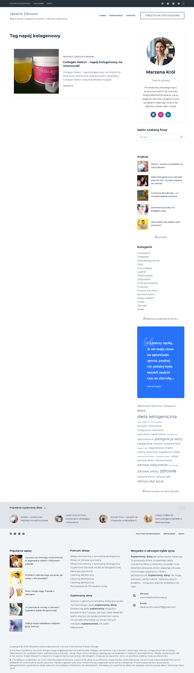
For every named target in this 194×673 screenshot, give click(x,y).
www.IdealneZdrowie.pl (153, 597)
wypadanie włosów (163, 457)
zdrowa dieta (145, 460)
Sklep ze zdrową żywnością (85, 560)
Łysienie (141, 272)
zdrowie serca (146, 476)
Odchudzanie (145, 275)
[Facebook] (162, 4)
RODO (49, 4)
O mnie (102, 15)
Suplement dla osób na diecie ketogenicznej (95, 567)
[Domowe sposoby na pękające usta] (142, 209)
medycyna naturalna (150, 430)
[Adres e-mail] (179, 4)
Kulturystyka (144, 268)
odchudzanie (145, 439)
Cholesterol (143, 253)
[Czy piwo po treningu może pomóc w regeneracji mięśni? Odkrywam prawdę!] (16, 561)
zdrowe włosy (148, 471)
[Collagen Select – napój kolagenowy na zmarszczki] (36, 71)
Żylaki (140, 309)
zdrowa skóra (163, 460)
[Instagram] (168, 4)
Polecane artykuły (147, 283)
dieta (141, 411)
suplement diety (169, 451)
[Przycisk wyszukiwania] (181, 137)
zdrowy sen (163, 476)
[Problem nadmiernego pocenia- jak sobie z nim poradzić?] (16, 577)
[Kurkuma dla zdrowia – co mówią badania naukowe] (142, 195)
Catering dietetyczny (82, 575)
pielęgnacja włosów (149, 443)
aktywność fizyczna (149, 405)
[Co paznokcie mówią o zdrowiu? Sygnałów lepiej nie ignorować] (16, 609)
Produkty (68, 57)
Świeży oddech (145, 298)
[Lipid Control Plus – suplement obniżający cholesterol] (58, 519)
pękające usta (142, 448)
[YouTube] (173, 4)
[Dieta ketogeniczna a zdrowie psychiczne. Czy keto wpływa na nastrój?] (142, 180)
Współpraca (116, 15)
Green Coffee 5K (143, 422)
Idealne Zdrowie (24, 14)
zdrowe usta (173, 465)
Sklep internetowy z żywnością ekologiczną (95, 556)
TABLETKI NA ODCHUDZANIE (162, 15)
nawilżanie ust (172, 435)
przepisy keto (172, 443)
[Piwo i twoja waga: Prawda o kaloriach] (16, 593)
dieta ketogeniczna (157, 416)
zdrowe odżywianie (152, 465)
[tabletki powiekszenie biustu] (160, 318)
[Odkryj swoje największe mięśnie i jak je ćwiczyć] (16, 625)
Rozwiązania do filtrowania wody (88, 586)
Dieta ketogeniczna (148, 260)
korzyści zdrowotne (149, 425)
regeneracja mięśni (161, 447)
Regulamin (38, 4)
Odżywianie (143, 279)
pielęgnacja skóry (169, 439)
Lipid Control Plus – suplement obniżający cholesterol (78, 519)
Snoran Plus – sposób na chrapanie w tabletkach (123, 519)
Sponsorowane (145, 294)
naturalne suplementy (151, 434)
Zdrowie (142, 305)
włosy (174, 456)
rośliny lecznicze (147, 451)
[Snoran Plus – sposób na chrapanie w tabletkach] (103, 519)
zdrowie (168, 470)
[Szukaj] (183, 4)
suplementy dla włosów (146, 457)
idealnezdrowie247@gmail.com (158, 607)
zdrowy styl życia (150, 481)
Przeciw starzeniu (85, 57)
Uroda (140, 301)
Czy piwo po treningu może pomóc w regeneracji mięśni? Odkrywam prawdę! (44, 560)
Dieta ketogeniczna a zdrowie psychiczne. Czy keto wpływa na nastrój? (166, 180)
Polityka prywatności (20, 4)
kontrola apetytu (156, 422)
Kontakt (131, 15)
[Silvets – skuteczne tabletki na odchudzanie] (142, 166)
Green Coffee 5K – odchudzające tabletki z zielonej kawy (168, 519)
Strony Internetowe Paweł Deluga (79, 646)
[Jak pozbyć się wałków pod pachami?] (142, 224)
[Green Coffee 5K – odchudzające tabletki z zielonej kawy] (148, 519)
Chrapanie (143, 256)
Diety (140, 264)
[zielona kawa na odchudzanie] (161, 491)
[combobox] (158, 137)
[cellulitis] (161, 237)
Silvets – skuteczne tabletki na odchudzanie (34, 519)
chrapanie (169, 405)
